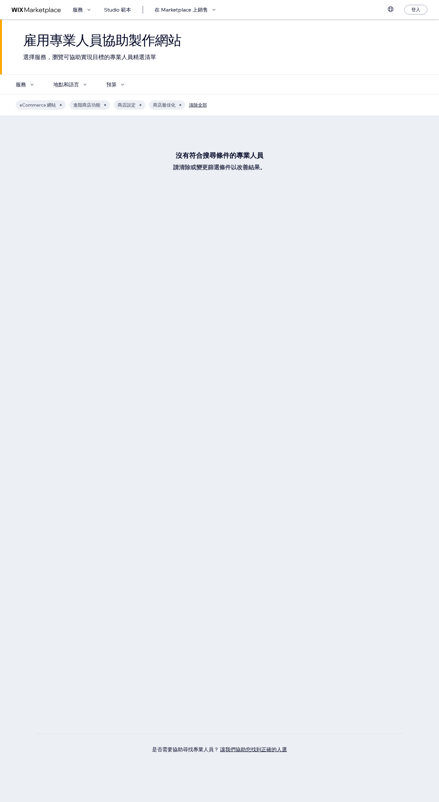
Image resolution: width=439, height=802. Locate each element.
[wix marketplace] (36, 9)
